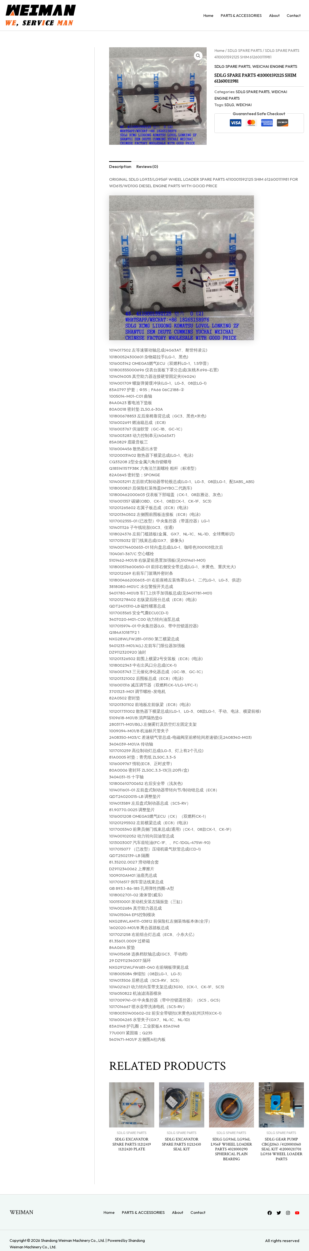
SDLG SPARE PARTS (244, 50)
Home (208, 15)
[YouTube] (297, 1213)
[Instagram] (288, 1213)
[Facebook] (269, 1213)
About (274, 15)
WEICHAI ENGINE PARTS (274, 66)
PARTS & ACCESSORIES (241, 15)
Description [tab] (120, 166)
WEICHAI (244, 105)
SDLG (229, 105)
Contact (294, 15)
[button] (198, 55)
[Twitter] (279, 1213)
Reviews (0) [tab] (147, 166)
